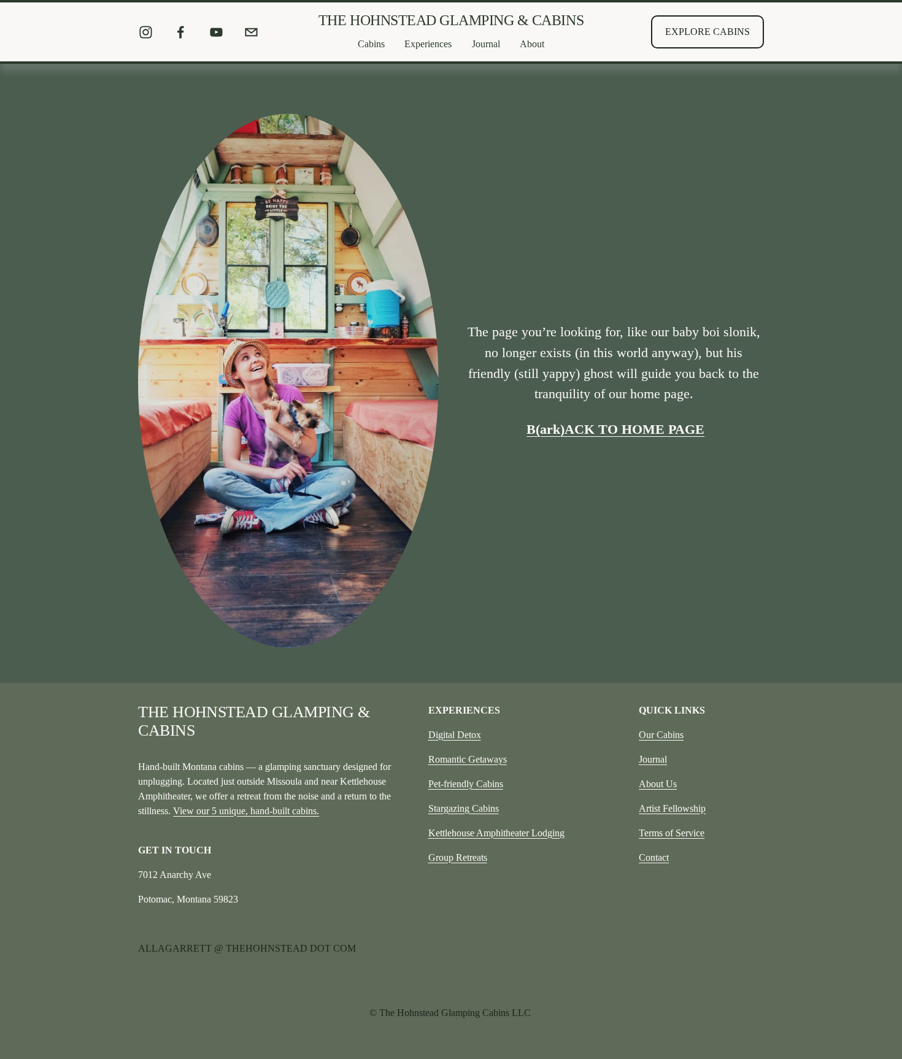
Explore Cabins (707, 31)
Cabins (371, 44)
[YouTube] (216, 32)
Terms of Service (671, 833)
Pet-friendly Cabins (465, 784)
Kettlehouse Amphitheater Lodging (496, 833)
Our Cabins (661, 735)
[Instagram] (145, 32)
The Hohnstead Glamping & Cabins (451, 20)
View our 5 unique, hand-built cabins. (246, 811)
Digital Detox (454, 735)
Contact (654, 857)
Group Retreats (457, 857)
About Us (658, 784)
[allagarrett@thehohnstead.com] (251, 32)
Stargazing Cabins (463, 808)
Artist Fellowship (672, 808)
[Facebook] (180, 32)
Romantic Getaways (467, 759)
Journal (653, 759)
